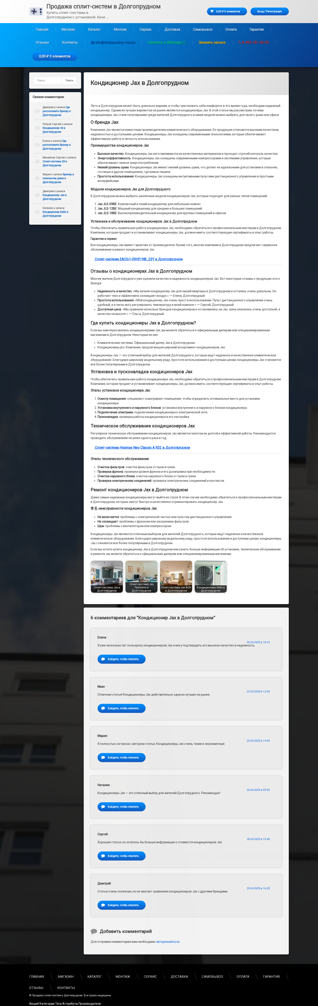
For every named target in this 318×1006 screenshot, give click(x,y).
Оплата (231, 29)
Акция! (34, 1003)
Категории (47, 1003)
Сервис (146, 29)
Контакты (70, 42)
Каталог (94, 29)
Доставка (172, 29)
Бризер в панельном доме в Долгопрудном (58, 178)
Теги (58, 1003)
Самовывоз (202, 29)
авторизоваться (168, 941)
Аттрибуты (70, 1003)
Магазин (68, 29)
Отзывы (42, 42)
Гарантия (257, 29)
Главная (42, 29)
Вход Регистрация (269, 11)
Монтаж (120, 29)
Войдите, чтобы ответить (123, 659)
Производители (90, 1003)
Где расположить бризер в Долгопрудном (57, 111)
